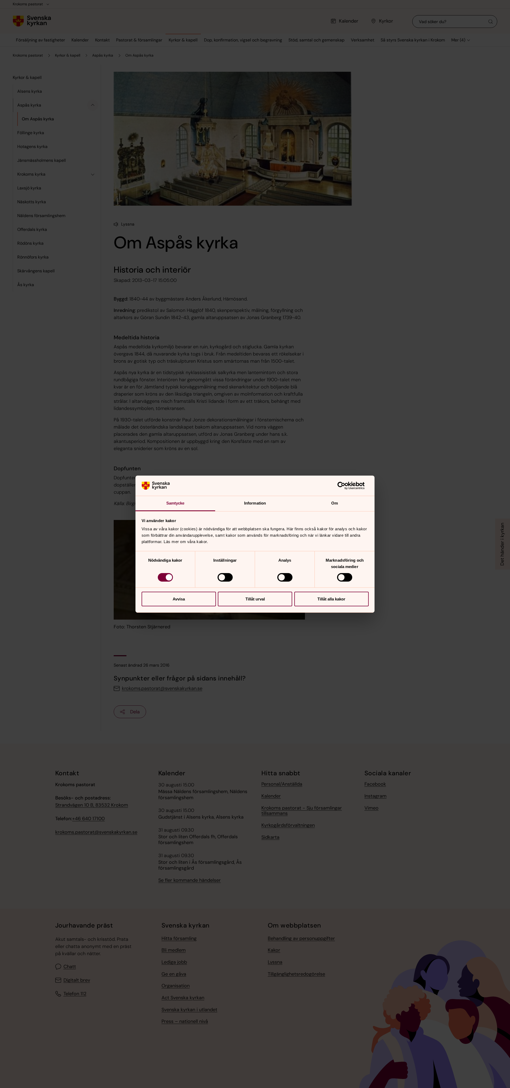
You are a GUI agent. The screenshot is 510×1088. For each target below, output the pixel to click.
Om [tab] (334, 503)
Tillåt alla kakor (331, 599)
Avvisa (179, 599)
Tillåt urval (255, 599)
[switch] (225, 577)
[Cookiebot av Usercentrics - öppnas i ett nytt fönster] (345, 486)
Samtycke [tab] (175, 503)
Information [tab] (255, 503)
